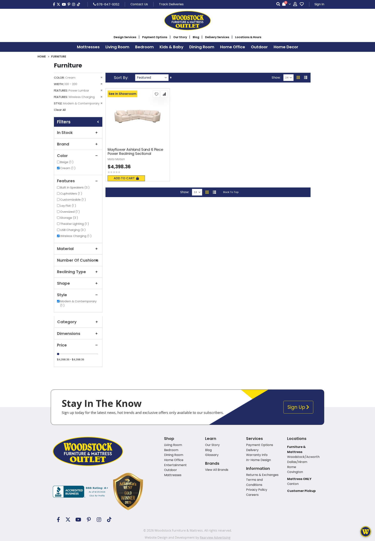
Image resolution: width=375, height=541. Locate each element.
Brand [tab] (63, 144)
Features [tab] (66, 181)
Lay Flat (68, 206)
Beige (67, 162)
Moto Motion (116, 159)
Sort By (121, 77)
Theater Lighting (75, 224)
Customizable (73, 199)
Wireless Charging (76, 236)
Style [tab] (62, 295)
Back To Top (231, 192)
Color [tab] (62, 155)
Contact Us (139, 4)
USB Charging (73, 230)
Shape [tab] (63, 283)
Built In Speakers (75, 187)
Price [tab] (62, 345)
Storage (69, 218)
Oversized (70, 212)
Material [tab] (65, 248)
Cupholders (71, 193)
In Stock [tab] (65, 132)
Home (42, 56)
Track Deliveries (171, 4)
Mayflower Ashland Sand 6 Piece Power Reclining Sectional (135, 151)
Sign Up (297, 407)
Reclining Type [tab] (71, 272)
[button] (156, 94)
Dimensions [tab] (68, 333)
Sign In (319, 4)
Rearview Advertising (215, 537)
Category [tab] (67, 322)
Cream (68, 168)
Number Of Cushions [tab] (77, 260)
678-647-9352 (107, 4)
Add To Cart (124, 178)
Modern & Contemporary (78, 303)
